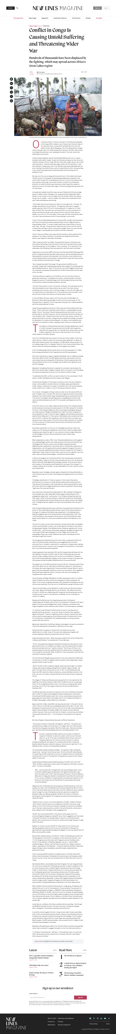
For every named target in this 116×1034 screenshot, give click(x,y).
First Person (76, 18)
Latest (10, 8)
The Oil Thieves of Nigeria (73, 956)
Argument (45, 18)
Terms (108, 1024)
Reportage (32, 18)
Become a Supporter (64, 1025)
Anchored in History (60, 18)
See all (55, 950)
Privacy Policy (94, 1024)
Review (88, 18)
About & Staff (52, 1018)
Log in (106, 8)
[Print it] (11, 100)
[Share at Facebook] (11, 79)
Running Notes (18, 18)
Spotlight (99, 18)
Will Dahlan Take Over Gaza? (38, 965)
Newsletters (51, 1025)
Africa (39, 26)
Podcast (60, 1021)
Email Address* (33, 993)
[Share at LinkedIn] (11, 83)
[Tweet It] (11, 87)
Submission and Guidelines (66, 1018)
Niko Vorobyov (41, 72)
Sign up (97, 8)
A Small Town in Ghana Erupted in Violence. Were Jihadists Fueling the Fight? (75, 965)
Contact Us (51, 1021)
